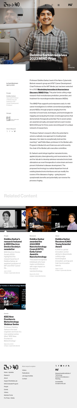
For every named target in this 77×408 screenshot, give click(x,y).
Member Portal (8, 395)
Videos (6, 392)
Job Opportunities (27, 376)
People (6, 386)
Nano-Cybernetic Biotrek (12, 273)
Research (7, 375)
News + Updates (9, 372)
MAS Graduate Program (11, 384)
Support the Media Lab (10, 381)
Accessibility (59, 382)
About (6, 378)
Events (6, 389)
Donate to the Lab (60, 383)
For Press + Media (9, 398)
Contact (24, 379)
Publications (25, 373)
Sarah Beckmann (13, 83)
